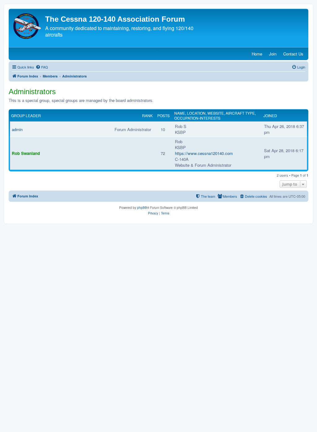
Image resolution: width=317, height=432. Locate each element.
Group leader (26, 115)
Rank (147, 115)
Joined (270, 115)
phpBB (142, 207)
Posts (163, 115)
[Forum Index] (27, 26)
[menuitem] (42, 67)
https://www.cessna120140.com (204, 153)
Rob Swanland (26, 153)
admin (17, 129)
